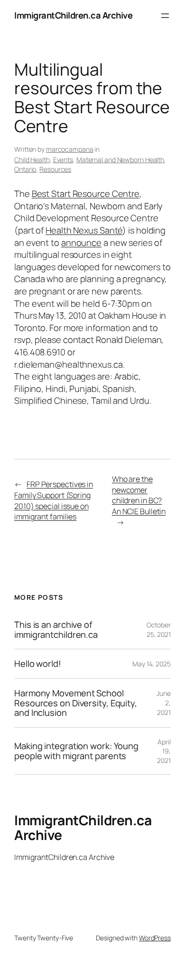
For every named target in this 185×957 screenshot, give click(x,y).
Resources (55, 169)
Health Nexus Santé (84, 230)
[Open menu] (165, 15)
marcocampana (69, 149)
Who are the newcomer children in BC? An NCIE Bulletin (139, 495)
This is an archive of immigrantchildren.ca (56, 629)
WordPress (155, 937)
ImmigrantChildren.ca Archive (73, 15)
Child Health (32, 159)
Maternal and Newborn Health (120, 159)
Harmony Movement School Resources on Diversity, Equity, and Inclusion (75, 703)
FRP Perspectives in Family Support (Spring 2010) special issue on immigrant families (53, 500)
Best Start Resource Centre (85, 193)
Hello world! (37, 664)
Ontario (25, 169)
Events (63, 159)
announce (81, 242)
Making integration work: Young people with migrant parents (76, 751)
